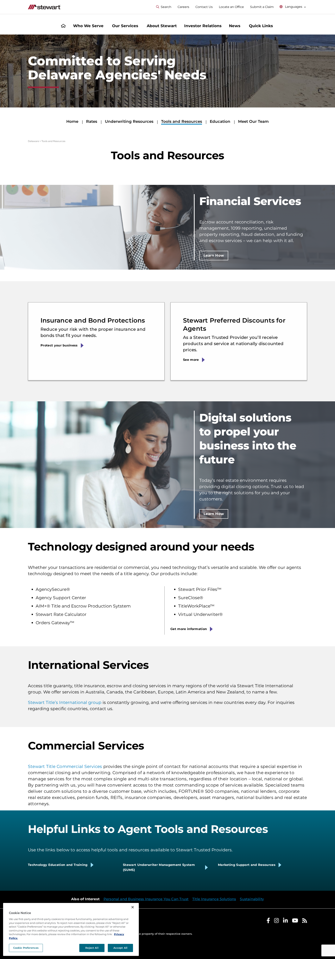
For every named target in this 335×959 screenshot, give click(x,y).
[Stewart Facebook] (268, 921)
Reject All (91, 947)
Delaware (33, 141)
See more (191, 360)
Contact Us (204, 7)
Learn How (214, 255)
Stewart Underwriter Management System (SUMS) (159, 867)
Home (72, 121)
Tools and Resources (181, 121)
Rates (91, 121)
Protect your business (59, 345)
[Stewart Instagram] (276, 921)
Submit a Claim (262, 7)
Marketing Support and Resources (246, 865)
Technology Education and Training (58, 865)
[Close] (132, 907)
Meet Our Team (253, 121)
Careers (183, 7)
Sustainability (252, 899)
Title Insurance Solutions (214, 899)
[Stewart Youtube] (295, 921)
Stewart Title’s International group (64, 702)
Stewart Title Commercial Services (65, 766)
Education (220, 121)
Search (166, 7)
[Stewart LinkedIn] (285, 921)
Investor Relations (203, 25)
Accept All (120, 947)
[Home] (63, 26)
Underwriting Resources (129, 121)
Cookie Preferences (26, 947)
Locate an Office (231, 7)
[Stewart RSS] (304, 921)
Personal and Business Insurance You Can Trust (146, 899)
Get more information (188, 629)
